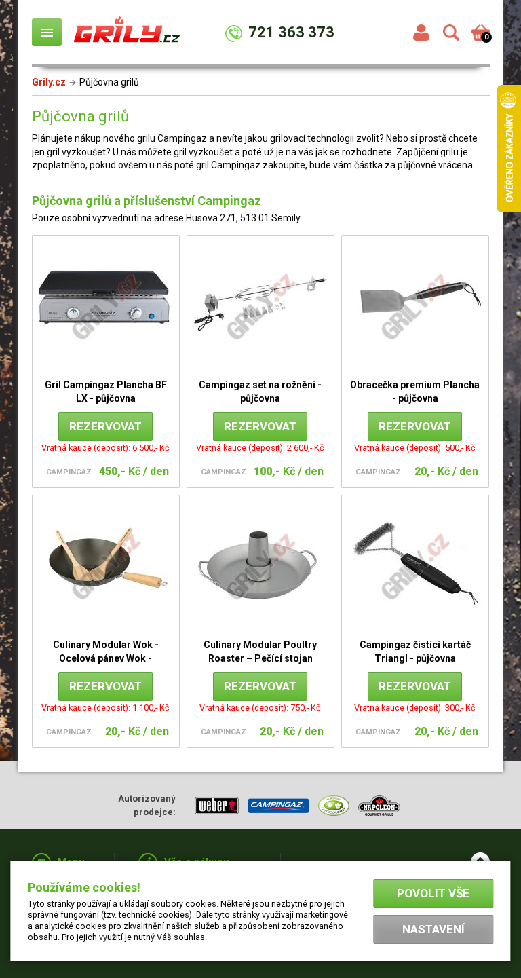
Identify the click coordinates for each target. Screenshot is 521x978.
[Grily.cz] (127, 35)
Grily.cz (49, 82)
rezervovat (105, 426)
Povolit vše (433, 893)
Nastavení (433, 929)
